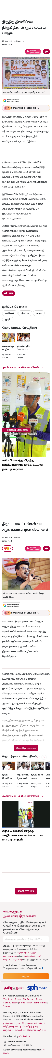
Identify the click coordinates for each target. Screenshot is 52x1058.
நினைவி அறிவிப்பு (37, 1030)
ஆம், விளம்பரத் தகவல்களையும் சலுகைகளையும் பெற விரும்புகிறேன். (26, 967)
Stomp (6, 1006)
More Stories (26, 891)
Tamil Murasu (40, 1003)
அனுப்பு (26, 976)
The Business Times (32, 999)
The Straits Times (12, 999)
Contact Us (24, 1036)
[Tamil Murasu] (13, 987)
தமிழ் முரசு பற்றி (11, 1023)
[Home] (37, 987)
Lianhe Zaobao (10, 1003)
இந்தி (7, 319)
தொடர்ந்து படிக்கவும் (26, 748)
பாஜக (39, 313)
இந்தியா (25, 313)
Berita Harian (25, 1003)
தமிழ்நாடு (9, 313)
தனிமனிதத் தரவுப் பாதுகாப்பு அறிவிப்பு (21, 1028)
